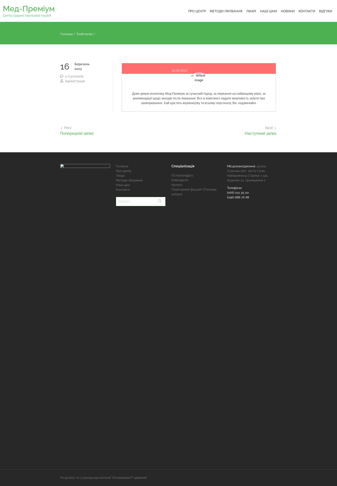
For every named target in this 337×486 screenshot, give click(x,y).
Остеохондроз (182, 175)
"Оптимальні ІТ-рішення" (129, 478)
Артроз (176, 185)
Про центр (197, 11)
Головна (122, 166)
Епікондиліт (180, 180)
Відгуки (325, 11)
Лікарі (251, 11)
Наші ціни (268, 11)
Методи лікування (226, 11)
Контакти (307, 11)
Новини (288, 11)
